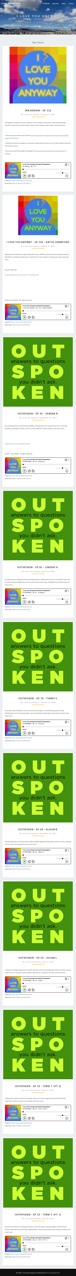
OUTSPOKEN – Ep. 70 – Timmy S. (38, 698)
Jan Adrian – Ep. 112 (38, 110)
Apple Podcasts (17, 183)
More (29, 183)
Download (28, 180)
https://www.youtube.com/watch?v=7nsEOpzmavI (22, 275)
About (64, 3)
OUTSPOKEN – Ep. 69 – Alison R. (38, 829)
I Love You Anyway (31, 114)
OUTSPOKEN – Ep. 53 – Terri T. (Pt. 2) (38, 1086)
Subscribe (55, 3)
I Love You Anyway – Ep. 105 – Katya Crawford (38, 242)
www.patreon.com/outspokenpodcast (17, 444)
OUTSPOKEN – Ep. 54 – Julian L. (38, 957)
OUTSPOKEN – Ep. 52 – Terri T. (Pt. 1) (38, 1214)
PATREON (46, 3)
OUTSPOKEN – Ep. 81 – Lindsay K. (38, 567)
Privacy (71, 3)
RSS (24, 183)
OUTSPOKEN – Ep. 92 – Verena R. (38, 413)
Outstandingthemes (53, 1273)
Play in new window (17, 180)
